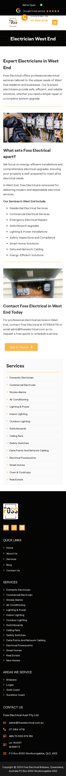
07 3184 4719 (39, 22)
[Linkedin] (22, 527)
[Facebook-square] (6, 527)
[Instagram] (14, 527)
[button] (54, 22)
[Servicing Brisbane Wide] (24, 20)
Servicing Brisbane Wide (39, 18)
